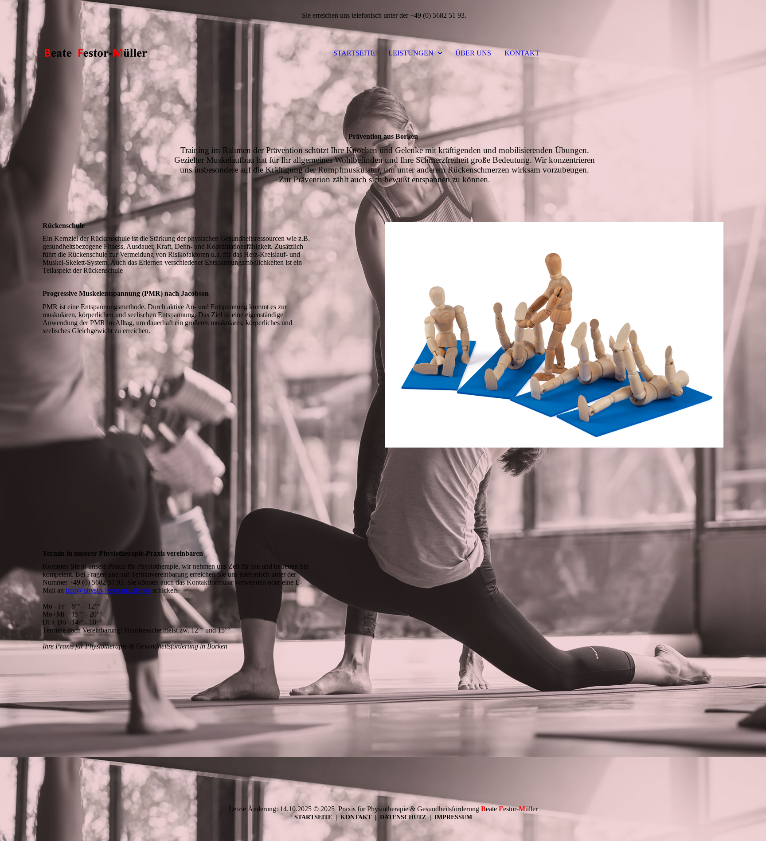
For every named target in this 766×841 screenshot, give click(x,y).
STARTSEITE (354, 53)
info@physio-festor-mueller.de (108, 590)
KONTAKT (521, 53)
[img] (96, 53)
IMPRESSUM (453, 817)
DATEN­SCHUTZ (403, 817)
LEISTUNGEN (411, 53)
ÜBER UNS (473, 53)
